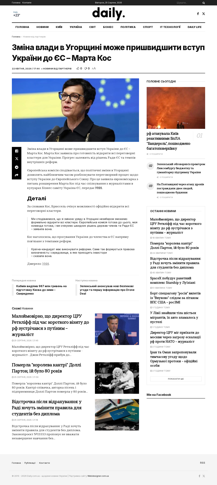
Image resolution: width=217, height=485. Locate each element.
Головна (16, 2)
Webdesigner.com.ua (98, 476)
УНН (45, 264)
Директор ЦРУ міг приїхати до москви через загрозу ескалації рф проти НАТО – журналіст (175, 337)
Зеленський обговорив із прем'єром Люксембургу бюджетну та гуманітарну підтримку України (181, 168)
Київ (15, 12)
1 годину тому (161, 307)
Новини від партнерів (34, 36)
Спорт (148, 27)
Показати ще (176, 379)
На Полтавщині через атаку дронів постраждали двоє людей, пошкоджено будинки (180, 188)
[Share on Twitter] (16, 159)
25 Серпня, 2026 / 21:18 (26, 420)
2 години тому (161, 347)
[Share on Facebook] (16, 151)
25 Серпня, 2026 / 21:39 (26, 377)
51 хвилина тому (162, 288)
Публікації (30, 462)
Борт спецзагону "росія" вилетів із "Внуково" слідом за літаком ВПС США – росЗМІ (175, 298)
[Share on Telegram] (16, 167)
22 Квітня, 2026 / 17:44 (26, 68)
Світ (92, 27)
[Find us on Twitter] (203, 14)
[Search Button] (203, 2)
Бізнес (108, 27)
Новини (42, 27)
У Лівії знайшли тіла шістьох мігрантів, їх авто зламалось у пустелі (174, 318)
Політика (128, 27)
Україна (76, 27)
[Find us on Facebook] (198, 14)
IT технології (170, 27)
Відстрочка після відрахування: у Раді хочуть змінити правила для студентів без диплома (47, 408)
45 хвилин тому (161, 272)
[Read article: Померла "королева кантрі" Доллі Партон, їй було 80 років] (117, 378)
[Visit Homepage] (109, 13)
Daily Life (195, 27)
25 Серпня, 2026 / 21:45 (26, 340)
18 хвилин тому (161, 237)
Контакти (26, 2)
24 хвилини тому (162, 253)
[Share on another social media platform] (16, 175)
